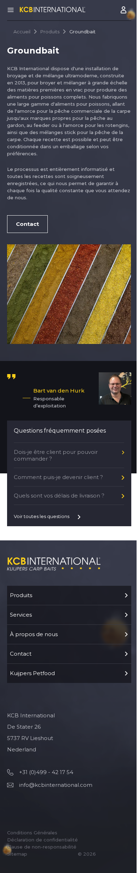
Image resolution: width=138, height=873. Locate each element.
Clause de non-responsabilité (41, 847)
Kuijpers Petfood (32, 673)
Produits (49, 31)
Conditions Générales (32, 832)
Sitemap (17, 854)
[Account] (124, 9)
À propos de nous (34, 634)
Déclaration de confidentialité (42, 840)
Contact (20, 653)
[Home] (52, 9)
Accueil (21, 31)
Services (21, 614)
